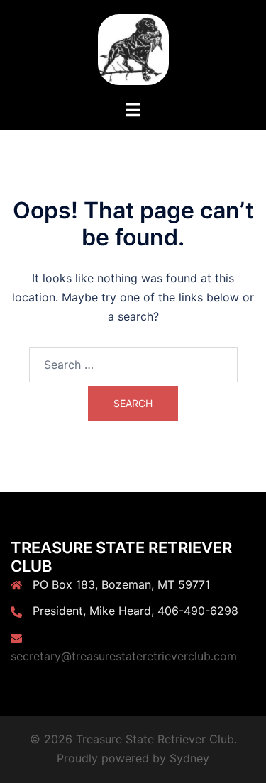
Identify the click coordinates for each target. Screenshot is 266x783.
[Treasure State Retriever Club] (133, 48)
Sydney (189, 758)
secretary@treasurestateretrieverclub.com (124, 656)
